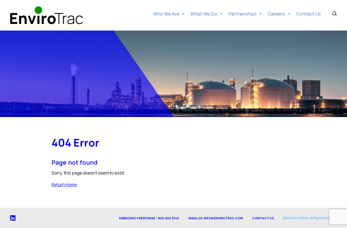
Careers (276, 14)
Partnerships (242, 14)
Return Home (64, 185)
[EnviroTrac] (46, 15)
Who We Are (166, 14)
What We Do (204, 14)
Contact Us (308, 14)
